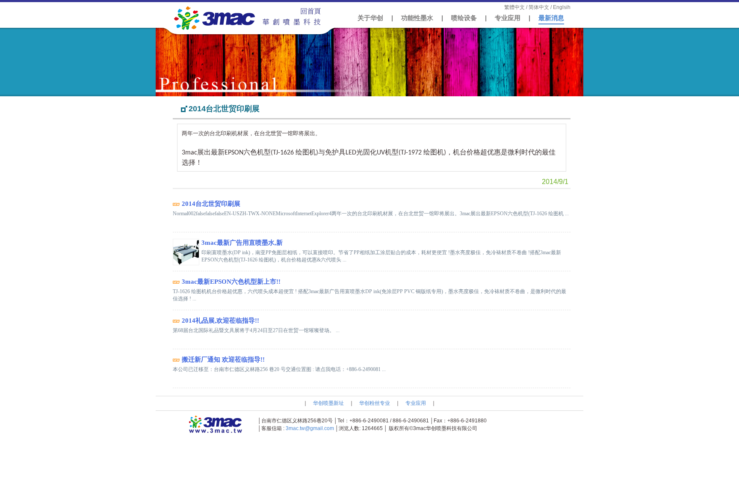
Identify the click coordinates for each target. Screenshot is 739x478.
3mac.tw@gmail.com (310, 428)
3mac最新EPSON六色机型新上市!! (231, 281)
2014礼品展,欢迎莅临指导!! (220, 320)
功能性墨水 (417, 17)
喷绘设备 (464, 17)
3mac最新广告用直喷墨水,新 (242, 242)
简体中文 (539, 7)
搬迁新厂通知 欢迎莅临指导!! (223, 359)
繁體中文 (514, 7)
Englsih (562, 7)
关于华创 (370, 17)
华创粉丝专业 (374, 403)
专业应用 (507, 17)
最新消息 (551, 17)
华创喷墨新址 (328, 403)
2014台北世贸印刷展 (211, 203)
